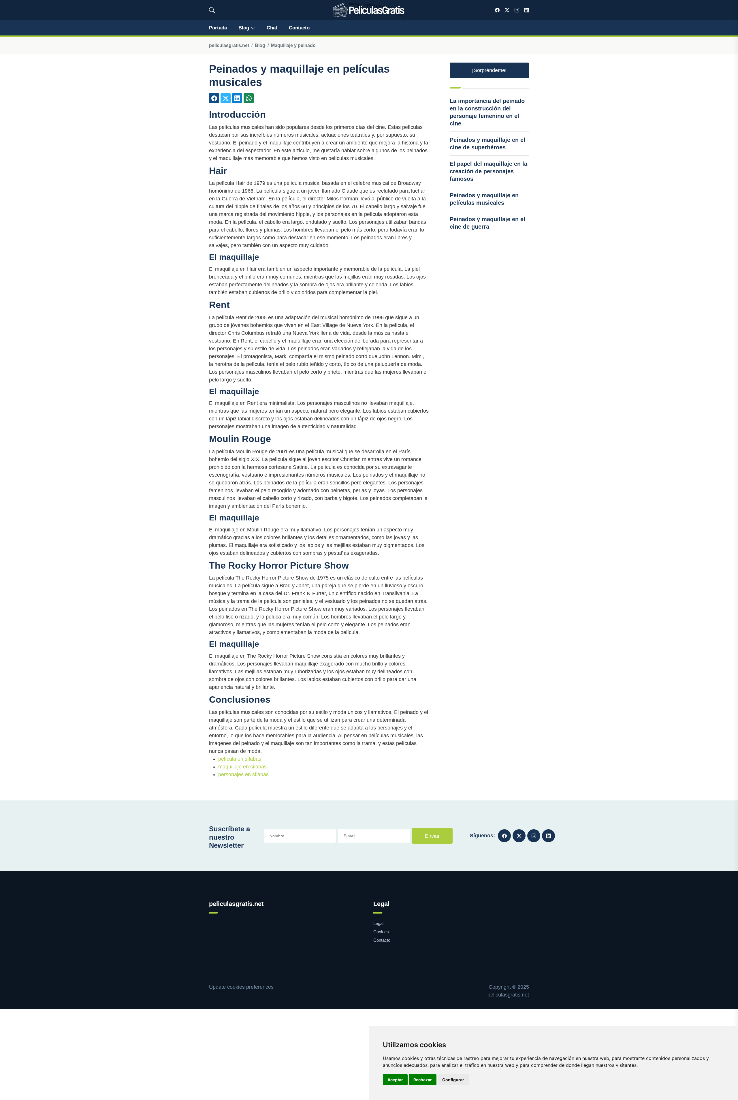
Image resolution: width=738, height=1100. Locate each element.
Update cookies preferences (241, 987)
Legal (378, 923)
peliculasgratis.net (229, 45)
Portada (218, 28)
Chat (272, 28)
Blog (243, 28)
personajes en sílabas (243, 774)
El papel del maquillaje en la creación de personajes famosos (488, 171)
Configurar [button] (453, 1079)
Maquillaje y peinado (293, 45)
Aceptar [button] (395, 1079)
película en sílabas (239, 759)
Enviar (432, 836)
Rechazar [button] (422, 1079)
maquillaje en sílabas (242, 767)
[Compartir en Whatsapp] (249, 98)
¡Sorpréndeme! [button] (489, 70)
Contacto (299, 28)
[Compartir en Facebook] (214, 98)
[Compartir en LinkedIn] (237, 98)
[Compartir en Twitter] (226, 98)
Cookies (381, 931)
